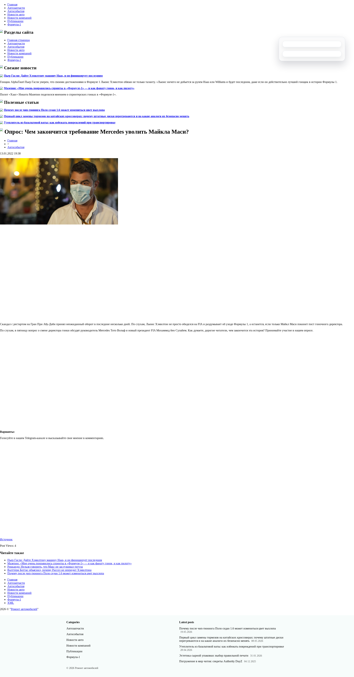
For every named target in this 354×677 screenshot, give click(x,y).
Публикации (15, 21)
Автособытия (15, 11)
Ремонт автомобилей (24, 609)
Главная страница (18, 40)
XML (10, 602)
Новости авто (16, 14)
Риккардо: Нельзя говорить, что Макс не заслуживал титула (45, 566)
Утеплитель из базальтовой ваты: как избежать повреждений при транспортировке (59, 122)
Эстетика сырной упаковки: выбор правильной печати (213, 655)
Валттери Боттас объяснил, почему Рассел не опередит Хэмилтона (49, 570)
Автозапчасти (16, 7)
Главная (12, 4)
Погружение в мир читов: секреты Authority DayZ (210, 661)
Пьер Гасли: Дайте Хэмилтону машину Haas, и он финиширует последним (53, 75)
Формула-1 (14, 24)
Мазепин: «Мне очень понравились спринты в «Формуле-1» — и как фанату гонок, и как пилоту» (69, 88)
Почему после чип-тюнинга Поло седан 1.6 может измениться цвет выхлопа (54, 110)
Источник (6, 539)
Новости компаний (19, 17)
